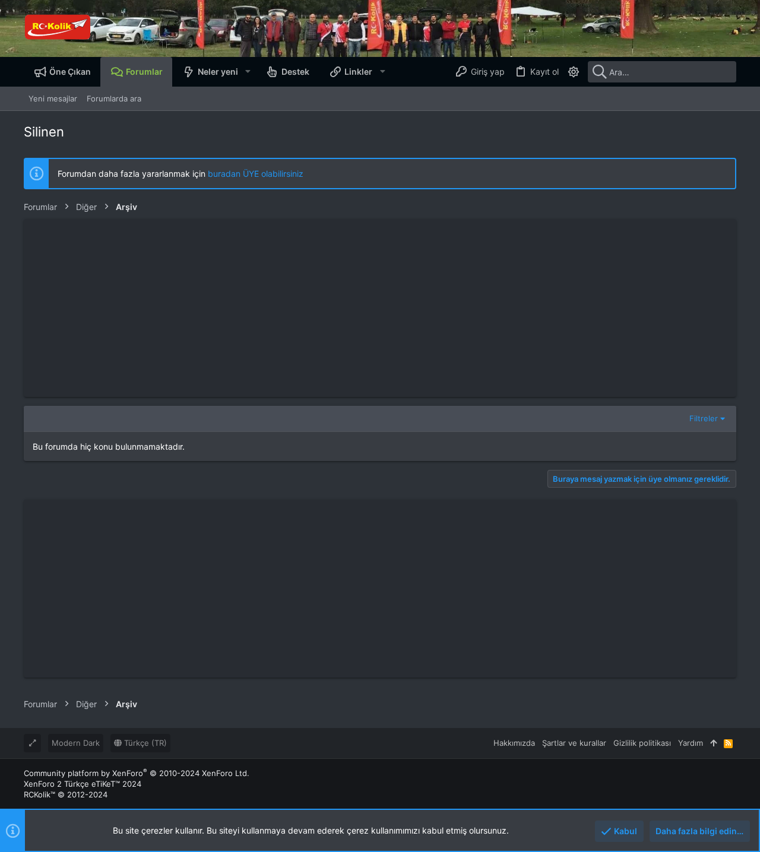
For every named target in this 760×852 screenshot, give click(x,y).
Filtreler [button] (703, 418)
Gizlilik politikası (642, 743)
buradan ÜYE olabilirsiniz (255, 174)
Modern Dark (76, 743)
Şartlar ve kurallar (574, 743)
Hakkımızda (514, 743)
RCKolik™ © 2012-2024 (65, 794)
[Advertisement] (380, 308)
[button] (247, 71)
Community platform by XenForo (136, 773)
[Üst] (713, 743)
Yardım (690, 743)
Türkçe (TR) (144, 743)
